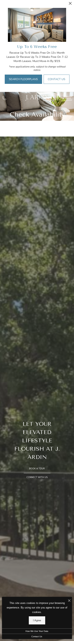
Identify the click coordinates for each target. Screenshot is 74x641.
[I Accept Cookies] (69, 600)
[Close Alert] (70, 4)
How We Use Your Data (36, 631)
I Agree (37, 620)
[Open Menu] (69, 98)
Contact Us (36, 636)
